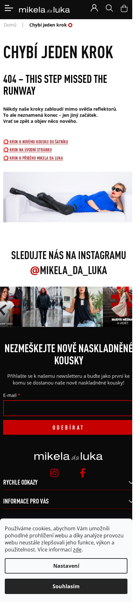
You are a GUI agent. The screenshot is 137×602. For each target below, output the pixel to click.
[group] (42, 307)
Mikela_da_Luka (68, 270)
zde (77, 549)
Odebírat (68, 427)
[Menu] (9, 8)
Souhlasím (66, 586)
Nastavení (66, 565)
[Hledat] (109, 8)
